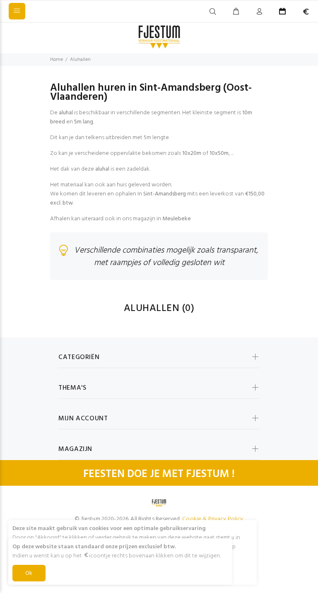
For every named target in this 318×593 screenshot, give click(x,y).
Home (56, 59)
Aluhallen (80, 59)
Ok (29, 573)
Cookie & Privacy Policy (212, 519)
